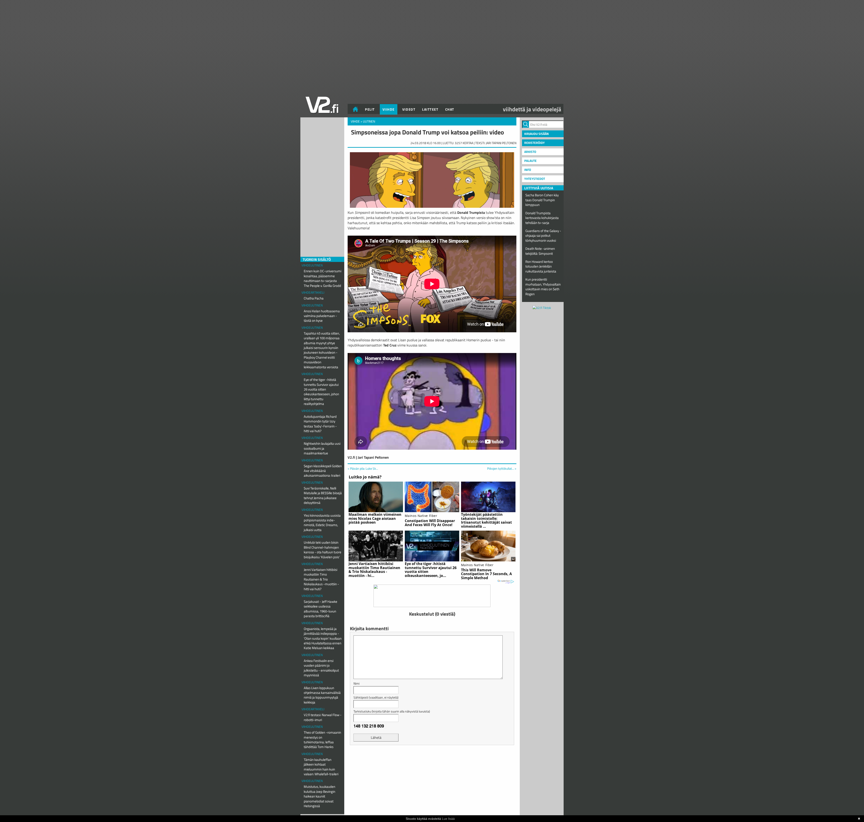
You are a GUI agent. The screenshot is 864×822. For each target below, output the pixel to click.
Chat (449, 109)
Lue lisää (448, 818)
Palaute (530, 160)
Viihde (388, 109)
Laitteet (430, 109)
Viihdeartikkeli (313, 292)
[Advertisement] (432, 759)
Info (527, 169)
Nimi (356, 683)
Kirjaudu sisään (536, 133)
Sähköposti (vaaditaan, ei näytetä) (375, 697)
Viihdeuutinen (312, 265)
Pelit (370, 109)
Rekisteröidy (534, 142)
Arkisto (530, 151)
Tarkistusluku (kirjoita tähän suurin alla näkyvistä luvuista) (391, 711)
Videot (408, 109)
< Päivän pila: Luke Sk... (363, 468)
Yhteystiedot (534, 178)
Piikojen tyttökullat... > (501, 468)
